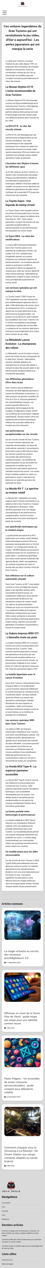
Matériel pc (5, 1219)
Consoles (5, 1211)
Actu (3, 1207)
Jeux (3, 1215)
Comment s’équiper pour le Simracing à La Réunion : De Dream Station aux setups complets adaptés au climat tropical (21, 1154)
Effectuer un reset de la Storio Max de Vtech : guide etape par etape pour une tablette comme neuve (22, 1018)
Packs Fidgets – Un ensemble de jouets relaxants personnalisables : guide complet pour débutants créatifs (22, 1085)
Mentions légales (7, 1264)
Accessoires (6, 1203)
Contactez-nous (7, 1260)
